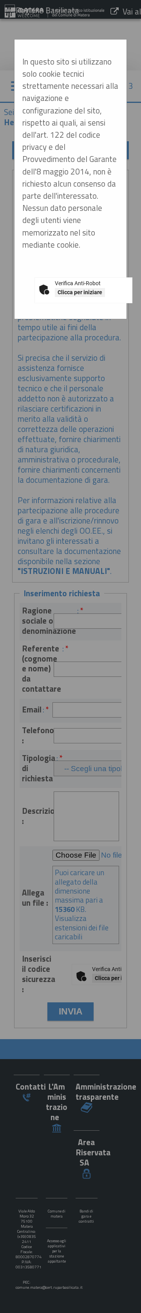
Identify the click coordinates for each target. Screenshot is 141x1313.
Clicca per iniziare (80, 292)
